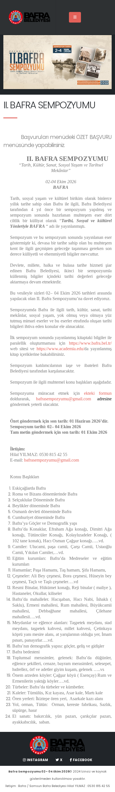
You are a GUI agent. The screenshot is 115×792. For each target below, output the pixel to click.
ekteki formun (96, 393)
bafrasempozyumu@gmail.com (63, 398)
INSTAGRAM (37, 760)
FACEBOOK (82, 760)
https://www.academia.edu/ (60, 348)
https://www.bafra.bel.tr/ (90, 343)
